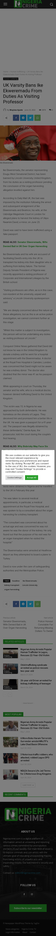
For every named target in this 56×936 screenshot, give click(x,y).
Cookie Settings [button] (14, 477)
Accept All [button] (31, 477)
